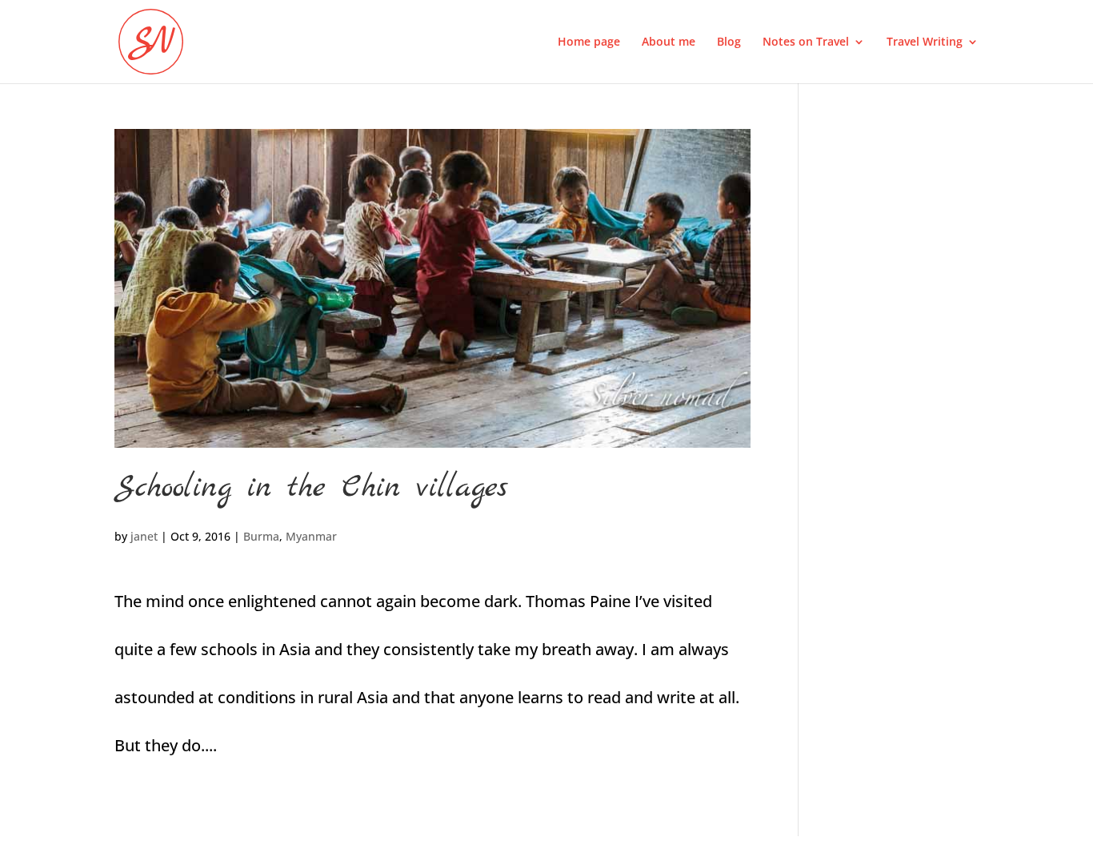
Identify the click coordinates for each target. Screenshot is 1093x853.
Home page (589, 42)
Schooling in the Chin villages (311, 488)
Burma (261, 536)
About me (668, 42)
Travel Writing (925, 42)
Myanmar (311, 536)
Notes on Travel (806, 42)
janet (144, 536)
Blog (729, 42)
